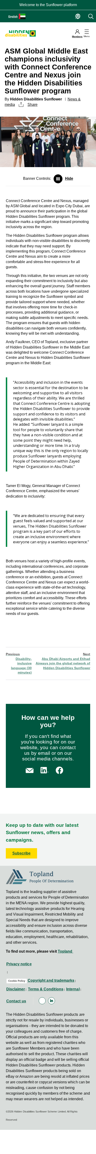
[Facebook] (42, 1000)
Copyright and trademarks (51, 980)
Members (77, 36)
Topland (65, 951)
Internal (73, 989)
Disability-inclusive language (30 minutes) (19, 663)
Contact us (16, 1001)
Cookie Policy (16, 980)
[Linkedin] (51, 1000)
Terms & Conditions (45, 989)
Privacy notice (19, 964)
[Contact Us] (30, 770)
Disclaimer (15, 989)
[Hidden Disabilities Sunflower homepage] (22, 33)
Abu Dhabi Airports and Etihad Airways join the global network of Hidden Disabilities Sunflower (63, 661)
